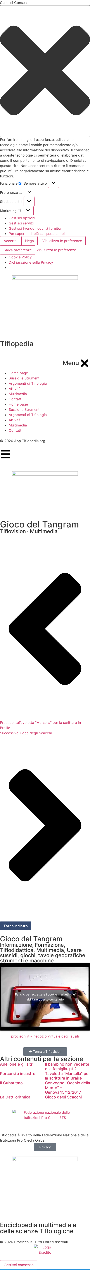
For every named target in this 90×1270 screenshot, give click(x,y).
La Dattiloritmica (15, 1097)
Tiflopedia (16, 343)
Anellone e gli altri (16, 1064)
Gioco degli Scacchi (63, 1097)
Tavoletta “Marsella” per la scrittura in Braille (67, 1076)
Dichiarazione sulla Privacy (31, 262)
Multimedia (50, 950)
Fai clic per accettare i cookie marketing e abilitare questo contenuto (45, 996)
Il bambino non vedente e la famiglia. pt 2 (67, 1066)
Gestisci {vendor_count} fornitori (35, 228)
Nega (29, 241)
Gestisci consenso (19, 1265)
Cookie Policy (20, 257)
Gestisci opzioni (22, 218)
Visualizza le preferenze (62, 241)
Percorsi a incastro (17, 1073)
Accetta (10, 241)
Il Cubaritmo (11, 1083)
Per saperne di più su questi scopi (37, 233)
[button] (45, 71)
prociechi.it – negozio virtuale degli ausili (45, 1036)
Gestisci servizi (21, 223)
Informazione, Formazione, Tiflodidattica (32, 947)
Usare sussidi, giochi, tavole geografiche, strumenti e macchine (43, 955)
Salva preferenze (18, 250)
